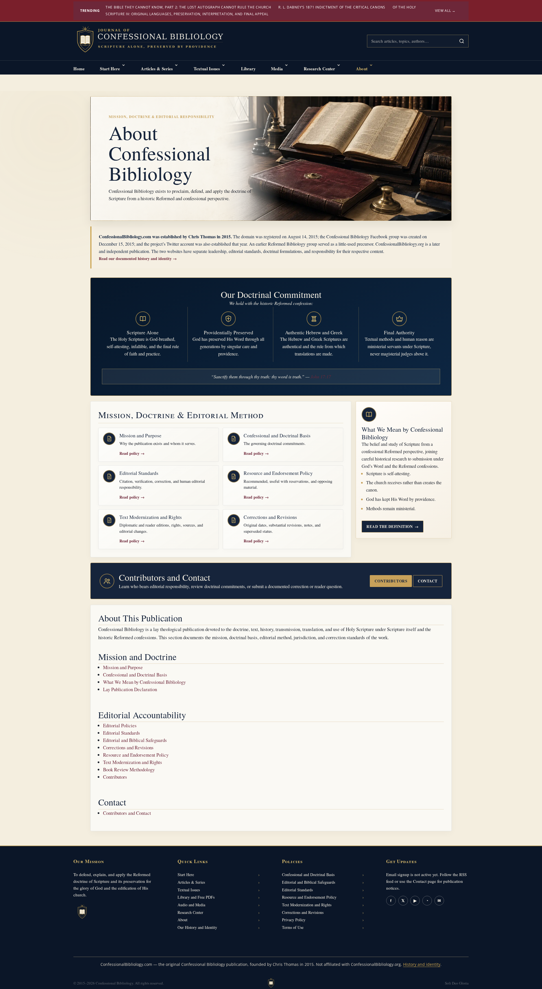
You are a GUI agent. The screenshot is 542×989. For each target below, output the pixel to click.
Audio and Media (191, 904)
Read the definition (392, 526)
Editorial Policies (120, 725)
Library (248, 69)
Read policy (132, 453)
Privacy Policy (293, 919)
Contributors (391, 581)
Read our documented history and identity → (138, 258)
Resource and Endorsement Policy (136, 755)
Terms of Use (292, 927)
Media (277, 69)
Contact (428, 581)
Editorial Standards (121, 733)
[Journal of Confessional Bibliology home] (153, 40)
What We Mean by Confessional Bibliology (144, 682)
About (362, 69)
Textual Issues (207, 69)
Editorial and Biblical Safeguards (135, 740)
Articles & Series (157, 69)
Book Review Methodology (129, 769)
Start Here (110, 69)
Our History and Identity (197, 927)
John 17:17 (321, 376)
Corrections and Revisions (128, 747)
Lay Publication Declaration (130, 689)
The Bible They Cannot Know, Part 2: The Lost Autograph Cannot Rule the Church (188, 7)
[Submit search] (461, 41)
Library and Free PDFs (196, 897)
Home (79, 69)
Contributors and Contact (127, 813)
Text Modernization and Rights (132, 762)
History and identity (421, 964)
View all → (445, 10)
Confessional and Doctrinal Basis (135, 674)
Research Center (319, 69)
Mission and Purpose (123, 667)
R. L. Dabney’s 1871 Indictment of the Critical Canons (331, 7)
